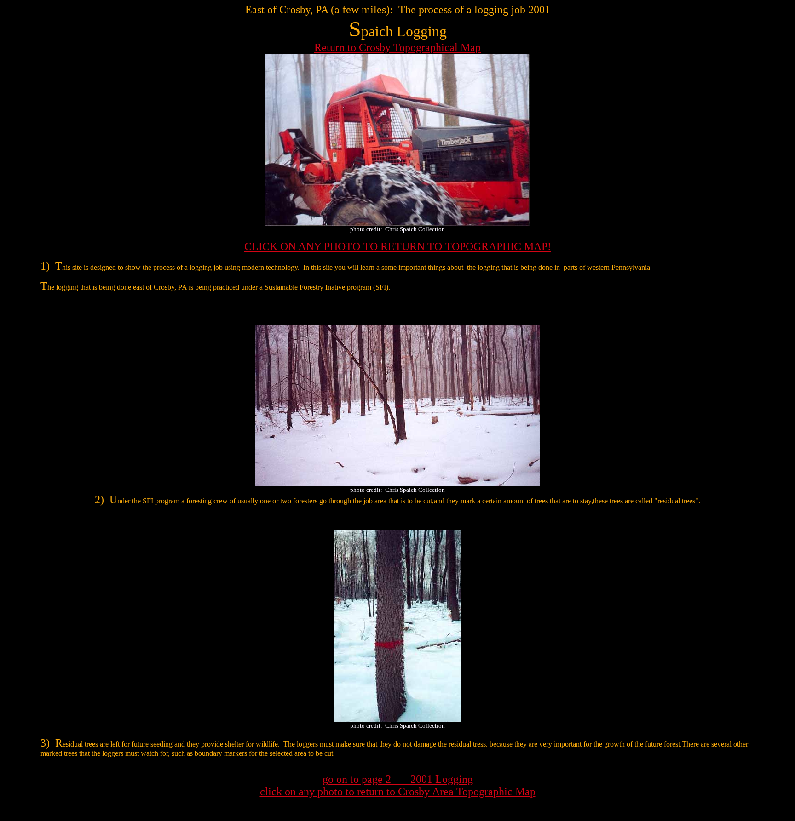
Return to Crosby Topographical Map (397, 47)
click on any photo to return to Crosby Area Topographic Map (398, 792)
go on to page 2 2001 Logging (398, 779)
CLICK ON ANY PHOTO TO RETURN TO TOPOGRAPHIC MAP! (397, 246)
